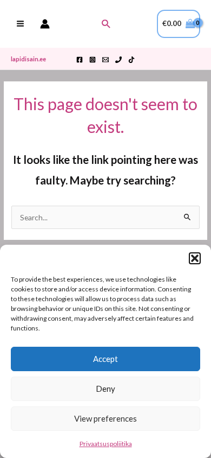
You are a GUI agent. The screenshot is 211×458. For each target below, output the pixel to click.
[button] (194, 258)
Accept (105, 359)
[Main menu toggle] (20, 24)
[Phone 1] (118, 59)
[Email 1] (105, 59)
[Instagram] (92, 59)
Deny (105, 388)
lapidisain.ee (28, 58)
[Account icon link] (45, 24)
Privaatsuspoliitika (106, 444)
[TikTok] (131, 59)
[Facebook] (79, 59)
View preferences (105, 418)
